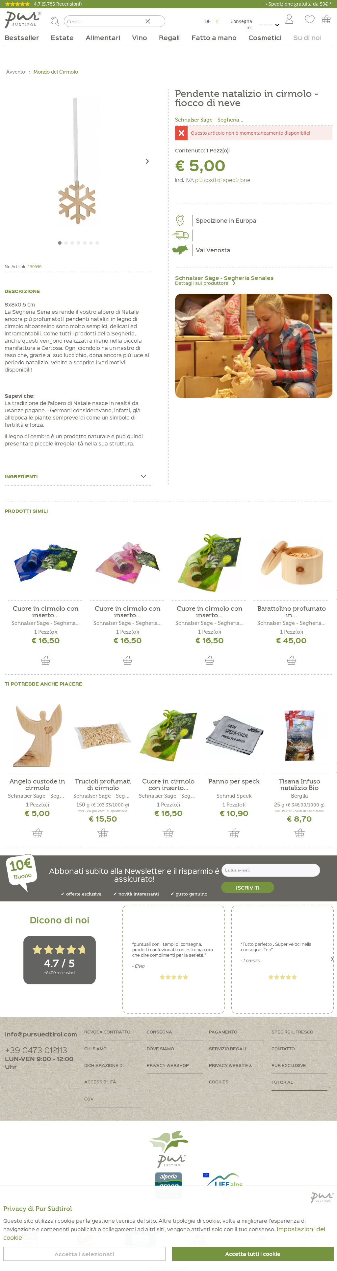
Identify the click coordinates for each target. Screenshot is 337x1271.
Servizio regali (227, 1048)
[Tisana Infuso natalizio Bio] (299, 735)
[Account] (289, 19)
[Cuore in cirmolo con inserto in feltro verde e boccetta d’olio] (209, 563)
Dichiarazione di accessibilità (103, 1073)
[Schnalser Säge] (253, 346)
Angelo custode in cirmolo (37, 784)
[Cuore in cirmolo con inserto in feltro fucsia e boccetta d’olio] (127, 563)
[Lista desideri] (309, 19)
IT (218, 21)
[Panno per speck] (234, 735)
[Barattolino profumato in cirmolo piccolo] (291, 563)
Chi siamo (95, 1048)
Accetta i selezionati (84, 1254)
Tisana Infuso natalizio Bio (299, 784)
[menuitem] (289, 19)
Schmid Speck (234, 796)
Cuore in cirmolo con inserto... (46, 612)
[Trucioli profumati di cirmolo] (102, 735)
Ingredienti (21, 476)
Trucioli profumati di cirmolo (103, 784)
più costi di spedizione (222, 179)
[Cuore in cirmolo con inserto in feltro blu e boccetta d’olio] (45, 563)
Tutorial (282, 1082)
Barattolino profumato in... (291, 612)
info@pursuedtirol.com (41, 1034)
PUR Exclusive (289, 1065)
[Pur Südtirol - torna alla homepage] (23, 19)
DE (208, 21)
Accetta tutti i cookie (252, 1254)
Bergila (299, 796)
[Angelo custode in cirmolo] (37, 735)
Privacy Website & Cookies (230, 1073)
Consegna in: (241, 24)
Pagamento (223, 1031)
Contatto (283, 1048)
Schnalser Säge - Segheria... (209, 120)
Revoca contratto (107, 1031)
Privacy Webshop (168, 1065)
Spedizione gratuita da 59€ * (300, 4)
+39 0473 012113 (36, 1049)
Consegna (159, 1031)
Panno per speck (234, 781)
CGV (88, 1098)
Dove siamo (160, 1048)
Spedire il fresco (292, 1031)
